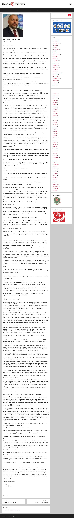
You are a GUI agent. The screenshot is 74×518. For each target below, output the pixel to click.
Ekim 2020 (55, 173)
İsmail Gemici (55, 63)
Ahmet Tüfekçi (7, 495)
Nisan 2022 (55, 166)
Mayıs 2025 (55, 120)
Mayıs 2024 (55, 140)
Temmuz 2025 (55, 116)
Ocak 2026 (55, 106)
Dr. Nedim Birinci (56, 49)
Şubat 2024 (55, 146)
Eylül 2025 (55, 113)
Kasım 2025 (55, 109)
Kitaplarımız (31, 9)
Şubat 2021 (55, 170)
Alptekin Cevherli (56, 43)
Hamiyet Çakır (55, 60)
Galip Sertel (55, 56)
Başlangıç (4, 9)
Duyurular (38, 9)
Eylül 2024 (55, 135)
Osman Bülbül (55, 76)
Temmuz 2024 (55, 138)
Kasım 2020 (55, 171)
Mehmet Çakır (55, 65)
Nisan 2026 (55, 100)
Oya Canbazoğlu (56, 78)
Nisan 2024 (55, 142)
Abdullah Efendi (56, 40)
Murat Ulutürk (55, 67)
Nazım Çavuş (55, 69)
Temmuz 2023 (55, 157)
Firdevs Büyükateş (56, 54)
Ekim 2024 (55, 133)
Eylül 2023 (55, 155)
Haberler (24, 9)
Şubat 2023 (55, 160)
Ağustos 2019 (55, 184)
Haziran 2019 (55, 188)
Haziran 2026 (55, 96)
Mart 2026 (55, 102)
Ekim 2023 (55, 153)
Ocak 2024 (55, 148)
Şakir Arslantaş (55, 83)
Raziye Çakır (55, 82)
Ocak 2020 (55, 179)
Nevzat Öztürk (55, 74)
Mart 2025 (54, 124)
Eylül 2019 (55, 182)
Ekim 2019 (55, 180)
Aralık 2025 (55, 107)
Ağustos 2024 (55, 137)
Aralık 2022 (55, 162)
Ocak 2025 (55, 127)
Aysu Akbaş (55, 45)
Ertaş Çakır (55, 52)
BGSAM (54, 47)
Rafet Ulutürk (55, 80)
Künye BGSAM (11, 9)
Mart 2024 (54, 144)
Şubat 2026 (55, 104)
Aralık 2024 (55, 129)
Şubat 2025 (55, 126)
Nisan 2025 (55, 122)
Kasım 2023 (55, 151)
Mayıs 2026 (55, 98)
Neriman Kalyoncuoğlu (57, 72)
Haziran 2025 (55, 118)
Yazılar (18, 9)
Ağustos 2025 (55, 115)
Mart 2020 (55, 177)
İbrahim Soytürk (56, 61)
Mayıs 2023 (55, 159)
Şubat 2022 (55, 168)
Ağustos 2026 (55, 93)
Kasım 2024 (55, 131)
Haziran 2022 (55, 164)
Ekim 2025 (55, 111)
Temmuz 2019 (55, 186)
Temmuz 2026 (55, 95)
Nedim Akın (55, 71)
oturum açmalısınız (16, 509)
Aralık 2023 (55, 149)
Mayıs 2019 (55, 190)
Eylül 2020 (55, 175)
